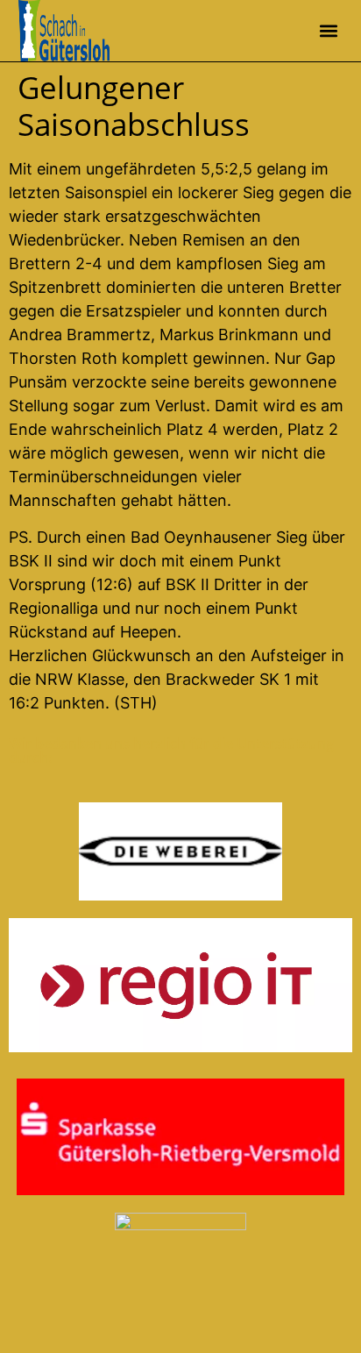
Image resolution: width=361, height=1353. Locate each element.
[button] (328, 31)
